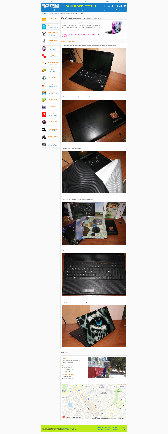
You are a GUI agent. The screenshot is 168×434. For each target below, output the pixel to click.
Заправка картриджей (57, 1)
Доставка (124, 429)
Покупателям (100, 427)
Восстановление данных (93, 1)
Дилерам (107, 427)
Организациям (80, 10)
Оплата (115, 427)
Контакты (121, 1)
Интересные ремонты (52, 13)
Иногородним (120, 10)
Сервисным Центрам (100, 10)
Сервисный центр (75, 1)
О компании (47, 10)
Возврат (123, 427)
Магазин (45, 1)
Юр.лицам (107, 429)
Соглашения (100, 429)
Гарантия (115, 429)
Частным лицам (63, 10)
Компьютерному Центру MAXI (69, 428)
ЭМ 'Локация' (110, 1)
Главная (44, 13)
